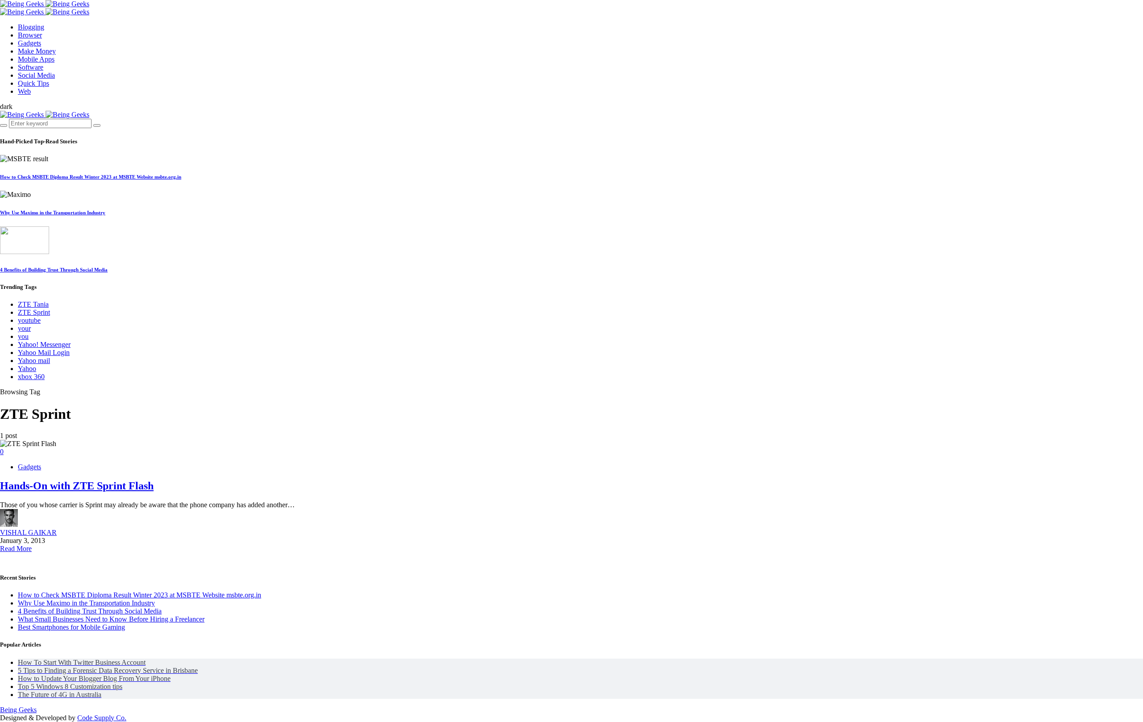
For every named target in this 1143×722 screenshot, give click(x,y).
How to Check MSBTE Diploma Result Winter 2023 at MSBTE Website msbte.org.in (90, 176)
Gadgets (29, 467)
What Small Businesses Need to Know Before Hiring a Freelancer (111, 619)
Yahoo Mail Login (44, 352)
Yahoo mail (34, 360)
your (24, 328)
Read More (16, 548)
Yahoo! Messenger (44, 344)
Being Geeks (18, 710)
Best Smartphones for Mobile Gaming (71, 627)
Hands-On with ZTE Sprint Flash (77, 486)
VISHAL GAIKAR (28, 532)
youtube (29, 320)
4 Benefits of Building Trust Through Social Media (54, 269)
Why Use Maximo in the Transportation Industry (52, 212)
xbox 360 (31, 376)
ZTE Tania (33, 304)
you (23, 336)
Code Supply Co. (101, 718)
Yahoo (27, 368)
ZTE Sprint (34, 312)
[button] (6, 106)
